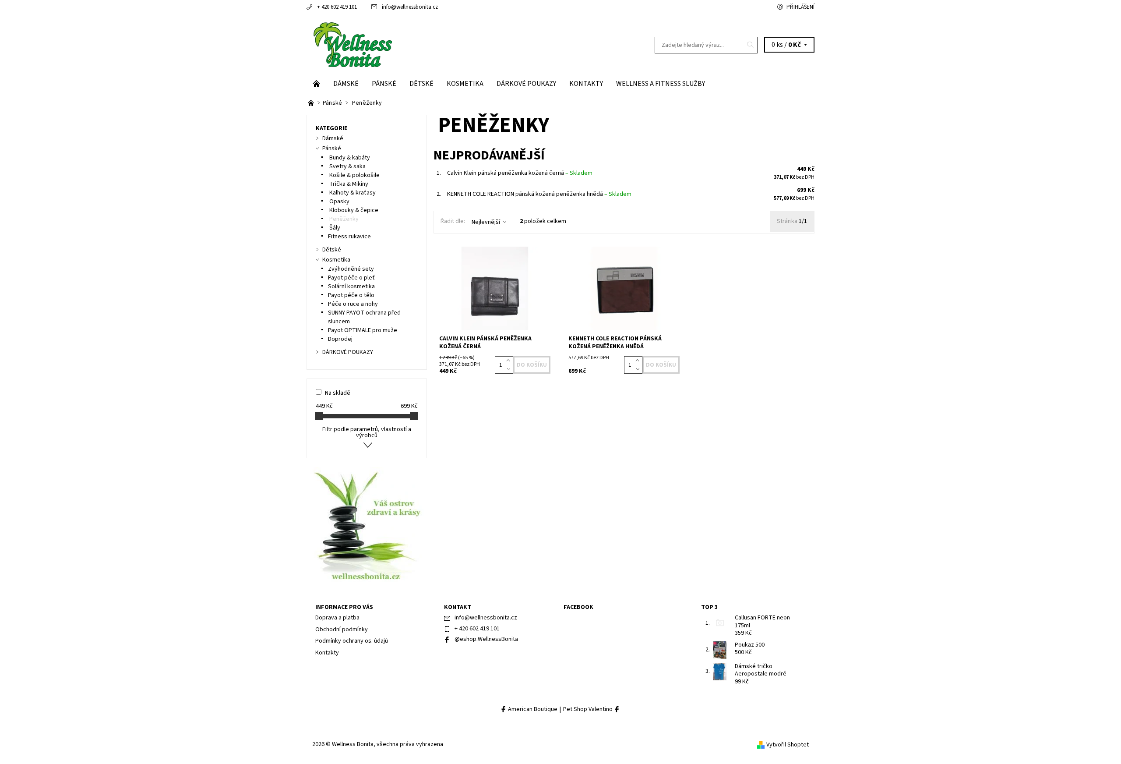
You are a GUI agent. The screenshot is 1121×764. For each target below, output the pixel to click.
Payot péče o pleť (351, 277)
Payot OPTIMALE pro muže (362, 330)
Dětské (421, 83)
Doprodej (340, 339)
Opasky (338, 201)
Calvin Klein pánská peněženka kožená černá (519, 173)
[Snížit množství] (510, 369)
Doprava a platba (337, 617)
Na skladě (337, 393)
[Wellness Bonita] (352, 45)
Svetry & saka (347, 166)
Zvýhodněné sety (351, 269)
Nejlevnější (486, 222)
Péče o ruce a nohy (353, 304)
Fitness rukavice (349, 236)
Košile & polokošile (354, 175)
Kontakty (586, 83)
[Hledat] (751, 45)
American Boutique (532, 709)
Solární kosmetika (351, 286)
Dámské (346, 83)
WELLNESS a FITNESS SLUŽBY (660, 83)
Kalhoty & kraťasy (352, 192)
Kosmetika (465, 83)
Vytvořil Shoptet (787, 744)
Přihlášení (800, 7)
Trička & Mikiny (348, 184)
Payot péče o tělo (351, 295)
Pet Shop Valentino (588, 709)
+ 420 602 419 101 (337, 7)
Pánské (384, 83)
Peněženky (343, 219)
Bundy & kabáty (349, 157)
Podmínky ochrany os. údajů (351, 641)
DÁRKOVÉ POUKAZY (526, 83)
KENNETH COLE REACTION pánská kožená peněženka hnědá (539, 194)
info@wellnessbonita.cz (410, 7)
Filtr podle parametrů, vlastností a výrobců (366, 432)
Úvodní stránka (317, 84)
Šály (334, 227)
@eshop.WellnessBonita (486, 639)
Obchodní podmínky (341, 629)
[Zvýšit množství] (510, 360)
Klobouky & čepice (353, 210)
